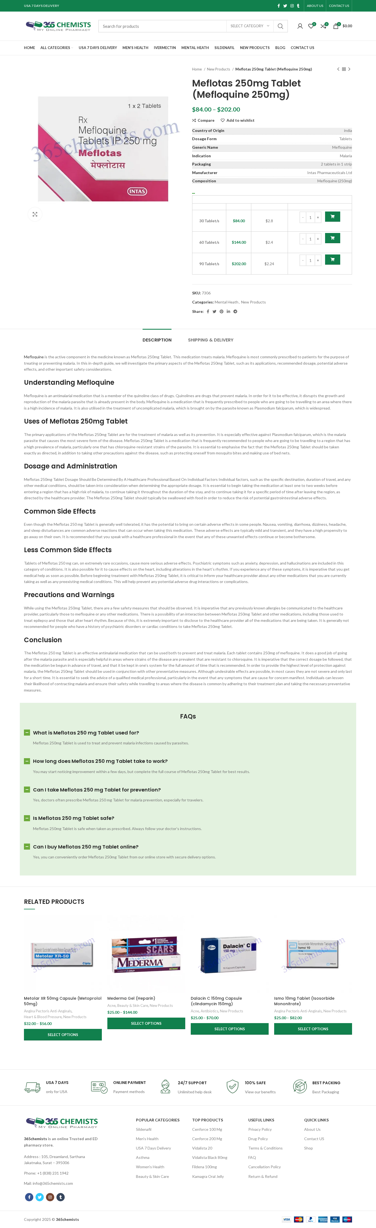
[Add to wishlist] (98, 949)
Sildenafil (143, 1129)
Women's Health (150, 1166)
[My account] (300, 26)
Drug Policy (258, 1138)
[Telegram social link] (235, 311)
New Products (219, 69)
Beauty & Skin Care (132, 1005)
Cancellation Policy (264, 1166)
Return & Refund (262, 1176)
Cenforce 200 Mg (207, 1138)
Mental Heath (226, 302)
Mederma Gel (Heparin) (131, 998)
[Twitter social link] (285, 5)
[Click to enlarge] (35, 214)
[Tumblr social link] (298, 5)
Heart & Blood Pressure (43, 1017)
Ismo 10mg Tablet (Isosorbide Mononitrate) (304, 1001)
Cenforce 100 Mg (207, 1129)
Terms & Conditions (265, 1148)
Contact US (314, 1138)
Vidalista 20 (202, 1148)
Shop (308, 1148)
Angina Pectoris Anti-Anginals (48, 1011)
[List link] (62, 1160)
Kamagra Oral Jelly (208, 1176)
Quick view (98, 936)
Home (197, 69)
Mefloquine (34, 356)
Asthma (142, 1157)
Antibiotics (209, 1011)
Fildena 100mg (204, 1166)
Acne (111, 1005)
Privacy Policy (260, 1129)
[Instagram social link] (292, 5)
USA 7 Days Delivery (153, 1148)
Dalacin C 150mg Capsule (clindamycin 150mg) (216, 1001)
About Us (312, 1129)
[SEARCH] (280, 26)
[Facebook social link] (279, 5)
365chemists (35, 1138)
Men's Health (147, 1138)
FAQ (252, 1157)
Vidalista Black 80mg (209, 1157)
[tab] (157, 337)
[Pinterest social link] (221, 311)
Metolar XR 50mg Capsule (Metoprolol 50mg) (63, 1001)
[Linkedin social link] (228, 311)
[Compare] (98, 924)
